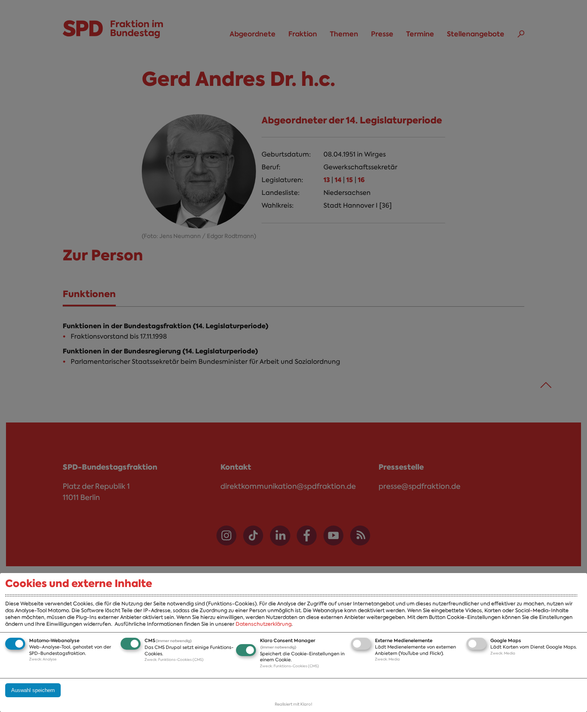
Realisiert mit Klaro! (293, 704)
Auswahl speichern (33, 690)
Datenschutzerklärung (264, 624)
